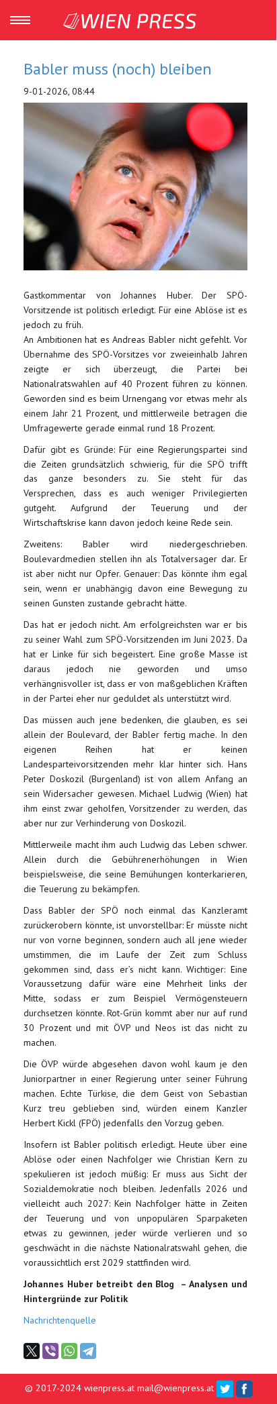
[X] (32, 1351)
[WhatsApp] (69, 1351)
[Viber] (50, 1351)
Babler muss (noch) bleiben (118, 68)
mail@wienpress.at (175, 1388)
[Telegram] (88, 1351)
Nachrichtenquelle (60, 1320)
